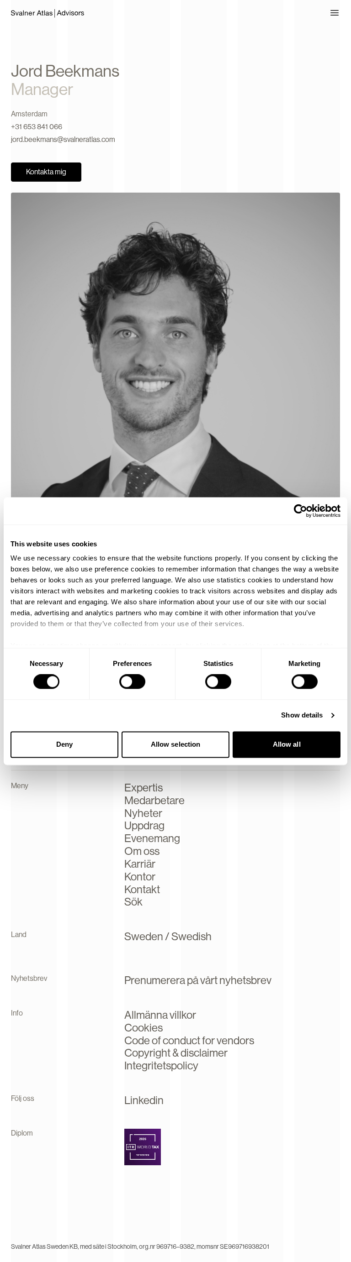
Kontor (139, 876)
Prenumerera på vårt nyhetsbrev (197, 980)
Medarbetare (154, 800)
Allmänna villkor (160, 1015)
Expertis (143, 787)
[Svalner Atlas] (47, 12)
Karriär (139, 864)
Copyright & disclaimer (176, 1053)
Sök (133, 901)
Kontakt (142, 889)
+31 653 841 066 (36, 126)
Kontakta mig (46, 172)
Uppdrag (144, 825)
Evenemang (152, 838)
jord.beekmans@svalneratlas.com (63, 139)
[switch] (132, 682)
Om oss (142, 851)
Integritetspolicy (161, 1065)
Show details (302, 715)
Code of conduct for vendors (189, 1040)
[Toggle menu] (334, 12)
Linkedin (144, 1100)
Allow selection (176, 744)
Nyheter (143, 813)
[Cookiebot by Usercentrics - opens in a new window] (300, 511)
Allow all (287, 744)
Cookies (143, 1027)
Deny (64, 744)
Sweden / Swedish (168, 936)
